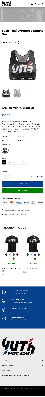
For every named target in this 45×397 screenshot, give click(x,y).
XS (4, 162)
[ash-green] (10, 258)
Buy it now (22, 190)
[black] (6, 254)
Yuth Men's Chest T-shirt (32, 269)
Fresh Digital (36, 388)
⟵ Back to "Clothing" (10, 42)
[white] (10, 254)
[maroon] (17, 254)
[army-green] (13, 258)
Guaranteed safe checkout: (11, 198)
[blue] (13, 254)
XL (26, 162)
